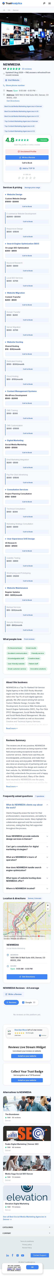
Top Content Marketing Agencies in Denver (21, 121)
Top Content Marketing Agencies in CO (20, 131)
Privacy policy (27, 1245)
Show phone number (15, 85)
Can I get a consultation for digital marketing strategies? (22, 848)
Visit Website (13, 80)
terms (9, 1269)
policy (18, 1269)
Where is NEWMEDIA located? (20, 888)
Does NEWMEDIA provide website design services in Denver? (22, 837)
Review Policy (27, 1248)
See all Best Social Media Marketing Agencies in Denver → (24, 1218)
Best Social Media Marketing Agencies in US (21, 111)
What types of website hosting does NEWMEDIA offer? (23, 879)
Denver (16, 10)
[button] (27, 90)
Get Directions (13, 101)
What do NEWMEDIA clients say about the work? (24, 806)
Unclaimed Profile (28, 151)
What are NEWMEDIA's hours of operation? (21, 858)
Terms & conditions (27, 1241)
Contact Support (39, 1255)
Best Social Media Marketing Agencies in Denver (23, 106)
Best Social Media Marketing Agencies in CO (22, 116)
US (4, 10)
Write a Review (28, 157)
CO (9, 10)
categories (8, 1227)
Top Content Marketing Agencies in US (19, 126)
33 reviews (27, 69)
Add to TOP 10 (29, 168)
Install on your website (27, 1056)
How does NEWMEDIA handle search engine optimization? (23, 869)
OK (32, 1267)
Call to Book (27, 163)
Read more (11, 728)
